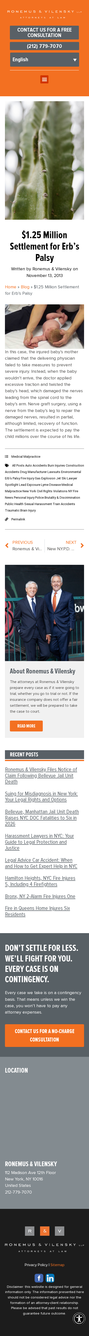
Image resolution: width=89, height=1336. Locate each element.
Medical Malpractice (25, 456)
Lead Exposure (30, 485)
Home (10, 287)
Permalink (18, 519)
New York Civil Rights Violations (45, 491)
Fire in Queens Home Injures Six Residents (37, 911)
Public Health (14, 504)
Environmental (71, 472)
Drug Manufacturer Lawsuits (40, 472)
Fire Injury (28, 478)
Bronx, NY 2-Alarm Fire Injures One (40, 896)
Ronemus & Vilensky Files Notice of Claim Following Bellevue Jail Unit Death (41, 775)
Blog (25, 287)
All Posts (18, 465)
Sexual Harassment (38, 504)
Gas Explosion (45, 478)
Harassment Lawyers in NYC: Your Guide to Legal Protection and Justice (39, 841)
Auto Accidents (36, 465)
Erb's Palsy (13, 478)
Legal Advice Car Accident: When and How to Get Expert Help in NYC (41, 863)
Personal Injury (24, 497)
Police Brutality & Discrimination (57, 497)
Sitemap (57, 1265)
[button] (44, 79)
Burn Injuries (57, 465)
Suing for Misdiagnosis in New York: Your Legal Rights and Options (41, 796)
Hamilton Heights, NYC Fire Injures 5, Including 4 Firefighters (40, 881)
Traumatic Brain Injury (20, 510)
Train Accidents (64, 504)
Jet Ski (61, 478)
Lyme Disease (51, 485)
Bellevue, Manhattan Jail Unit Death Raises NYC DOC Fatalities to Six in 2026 (42, 817)
